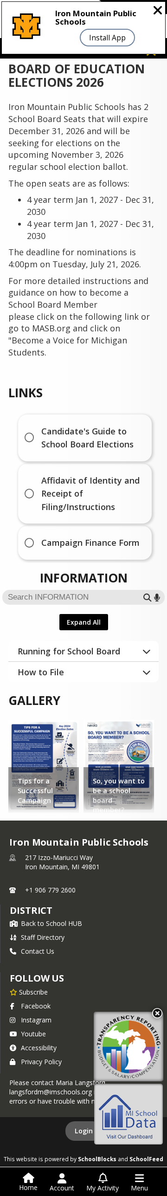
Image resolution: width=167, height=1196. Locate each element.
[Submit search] (147, 597)
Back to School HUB (51, 923)
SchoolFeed (146, 1159)
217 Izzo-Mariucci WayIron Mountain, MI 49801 (62, 862)
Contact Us (37, 951)
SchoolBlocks (97, 1159)
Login (84, 1130)
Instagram (36, 1019)
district (31, 910)
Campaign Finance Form (90, 542)
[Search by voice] (157, 597)
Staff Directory (42, 937)
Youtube (33, 1033)
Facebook (36, 1006)
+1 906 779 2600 (50, 890)
